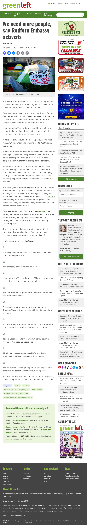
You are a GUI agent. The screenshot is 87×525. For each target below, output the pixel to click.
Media (29, 13)
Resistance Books (72, 476)
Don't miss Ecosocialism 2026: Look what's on (69, 337)
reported (51, 196)
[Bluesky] (13, 53)
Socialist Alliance (72, 478)
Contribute (48, 476)
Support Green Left (70, 220)
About (46, 473)
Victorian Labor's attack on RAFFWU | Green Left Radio (71, 285)
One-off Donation (19, 420)
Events (37, 13)
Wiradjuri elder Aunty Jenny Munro (16, 394)
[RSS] (83, 367)
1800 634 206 (25, 436)
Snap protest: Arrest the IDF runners (71, 143)
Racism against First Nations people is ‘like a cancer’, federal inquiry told (71, 406)
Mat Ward (7, 43)
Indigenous (8, 386)
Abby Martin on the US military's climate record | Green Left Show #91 (69, 302)
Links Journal (70, 473)
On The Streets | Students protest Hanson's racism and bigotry (71, 293)
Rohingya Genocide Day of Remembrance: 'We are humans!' (70, 318)
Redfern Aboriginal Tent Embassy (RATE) (18, 398)
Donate (73, 3)
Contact (47, 478)
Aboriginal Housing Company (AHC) (16, 390)
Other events (71, 179)
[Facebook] (9, 53)
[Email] (22, 53)
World (5, 478)
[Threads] (80, 367)
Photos (26, 473)
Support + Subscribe (59, 3)
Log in (81, 3)
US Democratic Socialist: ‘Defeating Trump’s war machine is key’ (69, 415)
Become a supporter (14, 427)
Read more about (14, 515)
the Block (26, 386)
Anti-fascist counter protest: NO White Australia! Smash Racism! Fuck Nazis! (71, 168)
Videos (26, 478)
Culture (6, 481)
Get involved (48, 14)
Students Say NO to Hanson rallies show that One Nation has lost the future (70, 354)
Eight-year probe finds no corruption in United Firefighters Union (69, 388)
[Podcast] (63, 367)
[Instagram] (71, 367)
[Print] (18, 53)
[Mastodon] (4, 53)
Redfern (17, 386)
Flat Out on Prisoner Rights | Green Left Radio (71, 279)
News (33, 47)
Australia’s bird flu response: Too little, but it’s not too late (70, 397)
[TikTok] (68, 367)
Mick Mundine (37, 390)
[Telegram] (73, 367)
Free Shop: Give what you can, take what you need (69, 158)
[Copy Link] (27, 53)
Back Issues (7, 484)
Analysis (6, 476)
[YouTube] (59, 367)
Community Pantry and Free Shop (70, 152)
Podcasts (27, 476)
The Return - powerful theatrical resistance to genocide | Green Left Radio (70, 271)
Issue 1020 (25, 47)
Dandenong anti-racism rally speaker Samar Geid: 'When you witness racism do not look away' (71, 328)
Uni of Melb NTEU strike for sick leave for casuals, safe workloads (70, 379)
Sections (7, 13)
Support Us (17, 14)
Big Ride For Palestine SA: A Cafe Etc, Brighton (70, 134)
